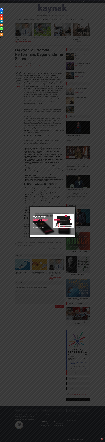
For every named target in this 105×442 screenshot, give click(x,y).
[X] (1, 31)
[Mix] (1, 25)
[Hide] (0, 37)
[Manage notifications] (101, 439)
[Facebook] (1, 9)
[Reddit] (1, 18)
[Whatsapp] (1, 28)
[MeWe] (1, 21)
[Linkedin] (1, 12)
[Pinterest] (1, 15)
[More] (1, 34)
